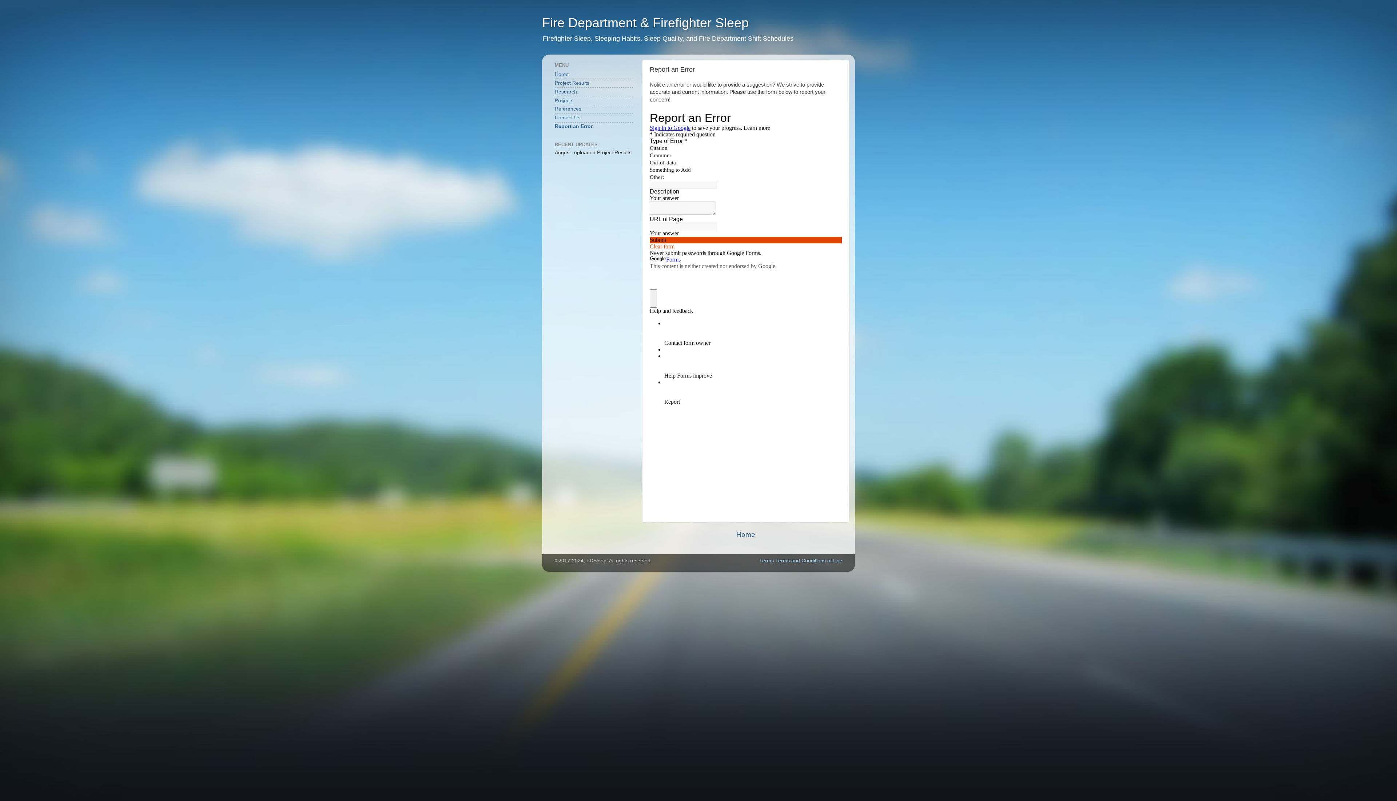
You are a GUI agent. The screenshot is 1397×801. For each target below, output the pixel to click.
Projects (564, 100)
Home (745, 534)
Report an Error (574, 126)
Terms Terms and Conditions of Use (800, 560)
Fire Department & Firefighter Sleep (645, 22)
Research (566, 92)
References (568, 109)
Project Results (572, 83)
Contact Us (567, 117)
